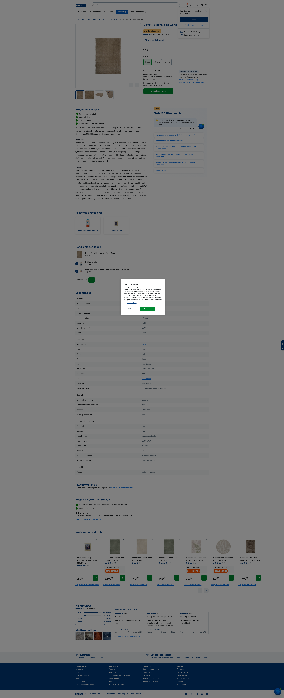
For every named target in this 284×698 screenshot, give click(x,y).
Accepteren (147, 309)
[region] (143, 297)
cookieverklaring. (132, 303)
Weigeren (131, 309)
